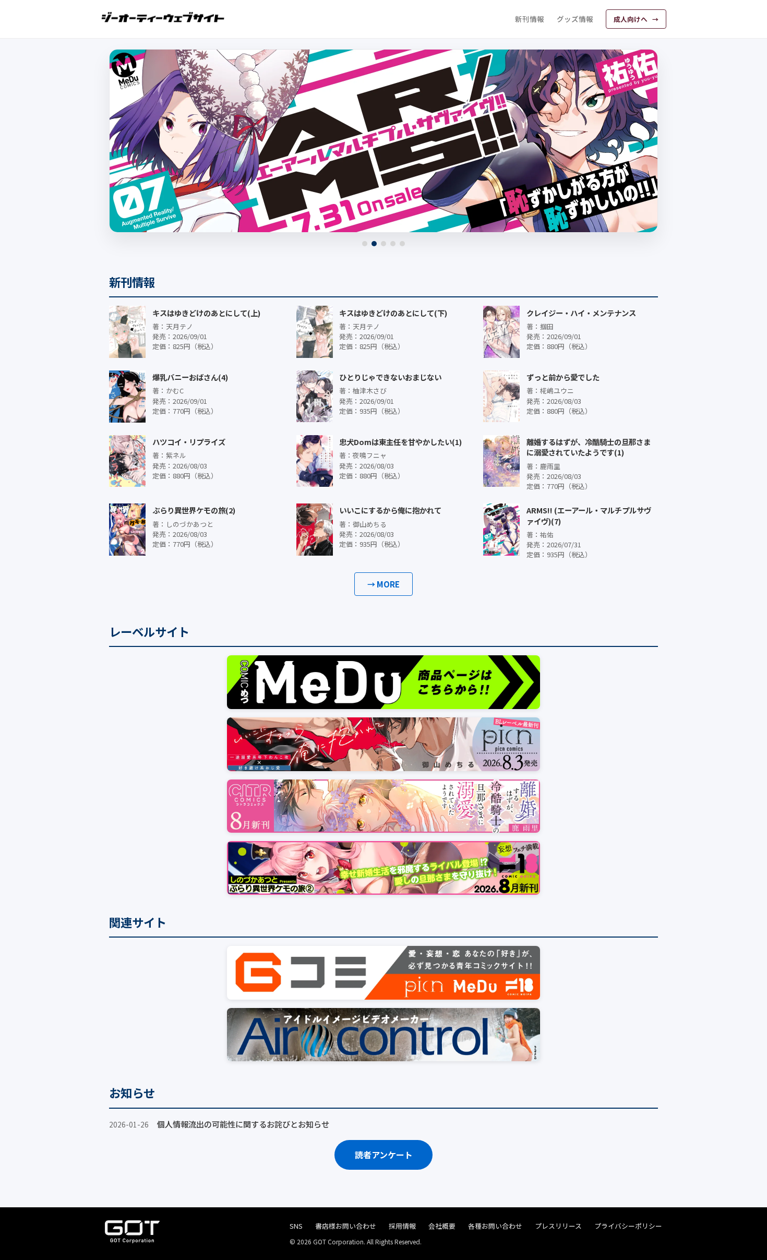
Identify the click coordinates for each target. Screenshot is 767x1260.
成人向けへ (631, 19)
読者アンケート (384, 1154)
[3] (383, 243)
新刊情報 (529, 19)
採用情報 (402, 1226)
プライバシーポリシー (628, 1226)
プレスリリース (558, 1226)
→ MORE (383, 584)
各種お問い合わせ (495, 1226)
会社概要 (442, 1226)
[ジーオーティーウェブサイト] (163, 17)
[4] (393, 243)
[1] (364, 243)
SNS (296, 1226)
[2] (374, 243)
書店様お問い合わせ (345, 1226)
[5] (402, 243)
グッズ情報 (575, 19)
